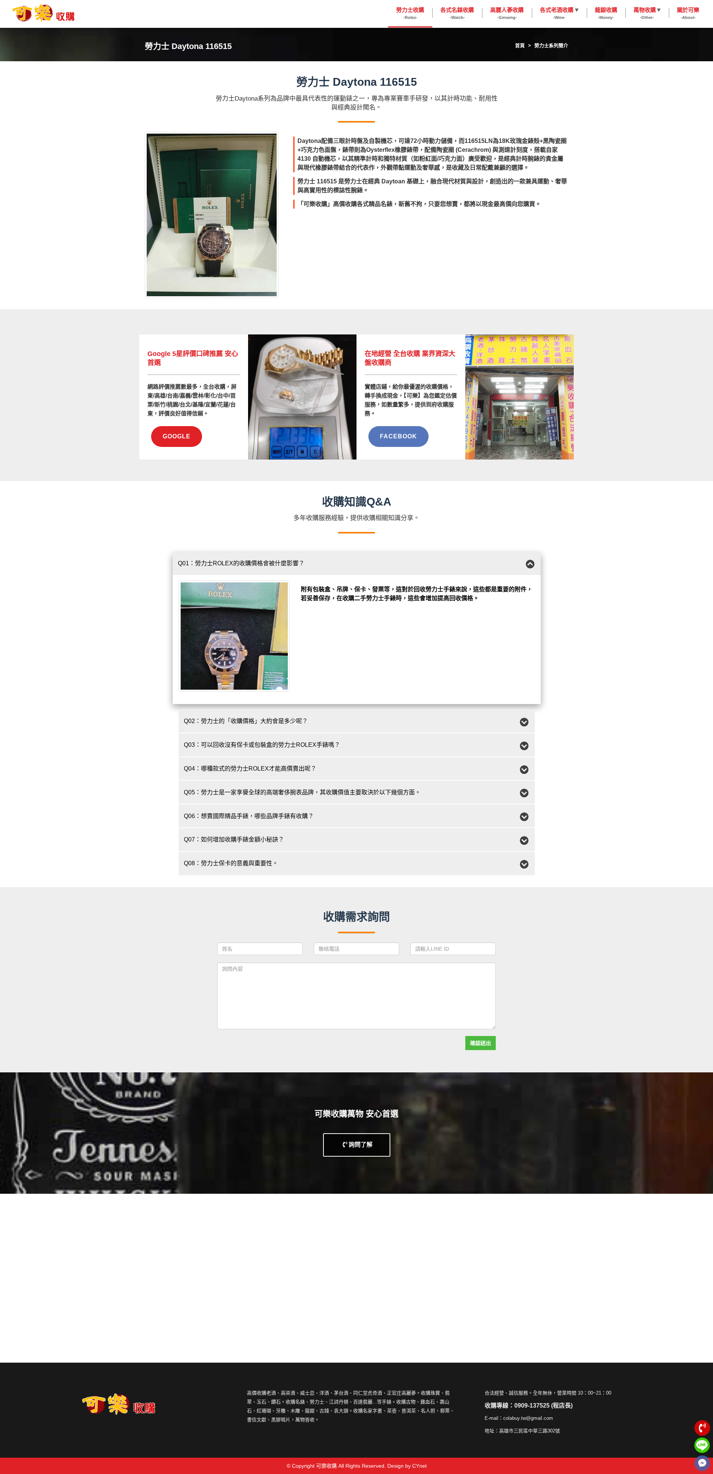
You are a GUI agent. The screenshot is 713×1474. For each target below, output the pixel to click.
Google (177, 436)
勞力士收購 (410, 13)
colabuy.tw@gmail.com (528, 1418)
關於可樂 (688, 13)
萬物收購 (645, 13)
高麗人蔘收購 (507, 13)
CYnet (419, 1466)
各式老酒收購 (556, 13)
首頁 (520, 45)
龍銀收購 (606, 13)
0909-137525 (532, 1405)
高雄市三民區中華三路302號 (529, 1431)
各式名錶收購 (457, 13)
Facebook (398, 436)
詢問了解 (359, 1144)
